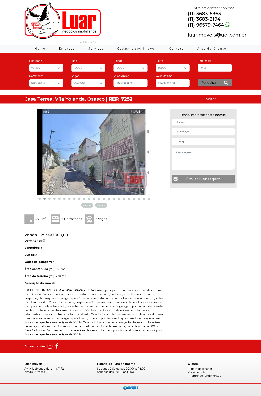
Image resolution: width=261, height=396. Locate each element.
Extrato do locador (200, 369)
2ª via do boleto (198, 372)
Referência (204, 60)
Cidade (117, 60)
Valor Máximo (164, 75)
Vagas (75, 75)
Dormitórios (36, 75)
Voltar (211, 99)
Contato (176, 48)
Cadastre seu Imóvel (136, 48)
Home (40, 48)
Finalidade (35, 60)
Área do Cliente (211, 48)
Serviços (96, 48)
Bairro (159, 60)
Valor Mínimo (121, 75)
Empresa (67, 48)
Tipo (74, 60)
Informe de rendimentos (204, 375)
